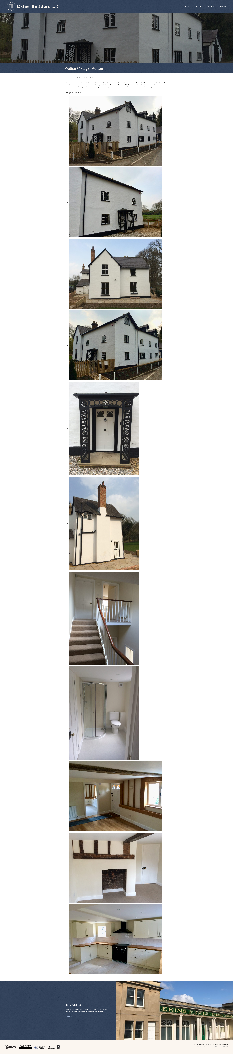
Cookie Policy (217, 1044)
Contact (223, 6)
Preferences (225, 1044)
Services (198, 6)
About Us (185, 6)
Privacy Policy (208, 1044)
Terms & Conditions (198, 1044)
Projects (211, 6)
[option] (116, 36)
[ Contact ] (70, 1016)
